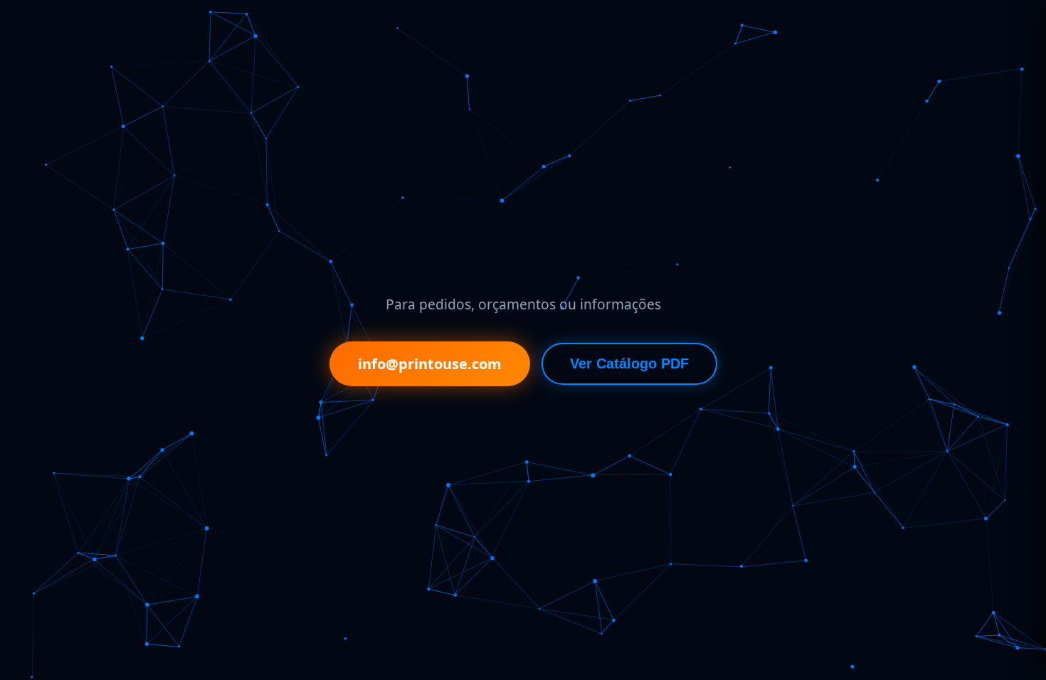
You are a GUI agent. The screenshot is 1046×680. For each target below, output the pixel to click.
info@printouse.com (430, 363)
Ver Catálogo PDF (629, 363)
